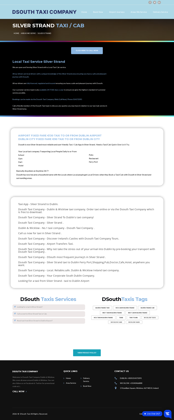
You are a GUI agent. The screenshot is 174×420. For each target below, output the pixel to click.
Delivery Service (160, 12)
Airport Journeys (117, 12)
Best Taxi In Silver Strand (112, 313)
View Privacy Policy (87, 353)
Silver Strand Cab (147, 308)
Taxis (121, 317)
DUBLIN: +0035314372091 (131, 378)
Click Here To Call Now (87, 50)
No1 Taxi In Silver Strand (103, 317)
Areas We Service (139, 12)
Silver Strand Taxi (102, 308)
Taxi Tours (133, 317)
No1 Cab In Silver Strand (125, 308)
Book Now (98, 12)
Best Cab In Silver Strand (137, 313)
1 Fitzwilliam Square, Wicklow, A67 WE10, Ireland (139, 388)
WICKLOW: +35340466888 (131, 383)
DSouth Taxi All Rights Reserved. (34, 414)
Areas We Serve (28, 33)
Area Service (71, 383)
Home (84, 12)
